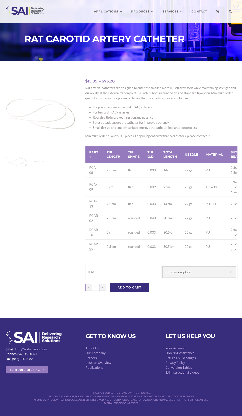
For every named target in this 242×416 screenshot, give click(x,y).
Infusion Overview (98, 363)
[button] (230, 11)
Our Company (95, 353)
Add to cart (130, 287)
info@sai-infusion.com (31, 349)
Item (90, 272)
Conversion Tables (179, 367)
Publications (94, 367)
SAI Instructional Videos (182, 372)
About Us (92, 348)
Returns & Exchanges (181, 358)
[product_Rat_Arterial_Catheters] (40, 113)
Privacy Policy (175, 363)
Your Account (175, 348)
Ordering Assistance (180, 353)
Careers (91, 358)
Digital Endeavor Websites (121, 403)
